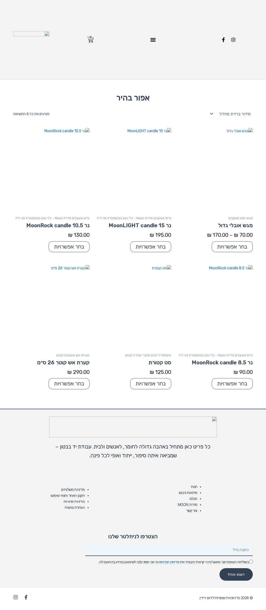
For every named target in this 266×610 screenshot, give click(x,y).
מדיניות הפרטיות (168, 562)
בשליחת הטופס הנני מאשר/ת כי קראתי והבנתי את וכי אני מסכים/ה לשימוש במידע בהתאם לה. (173, 562)
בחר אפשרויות (232, 247)
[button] (153, 39)
